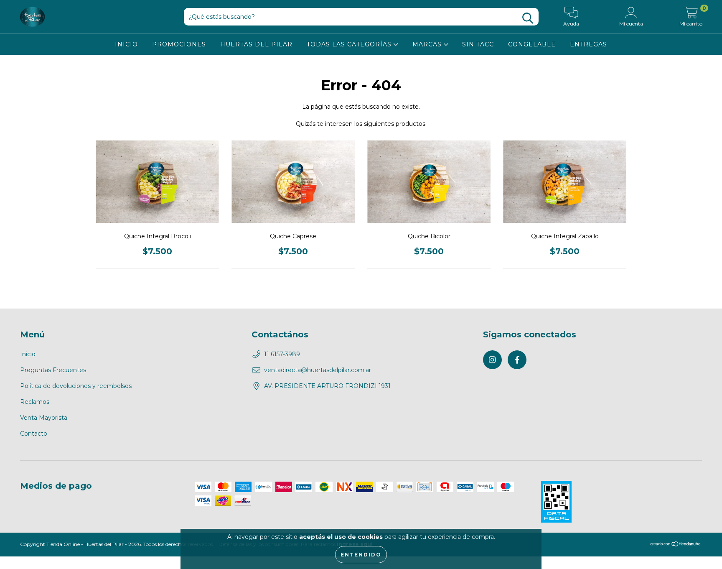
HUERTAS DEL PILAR (256, 44)
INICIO (126, 44)
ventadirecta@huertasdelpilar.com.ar (317, 370)
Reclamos (34, 402)
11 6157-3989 (282, 354)
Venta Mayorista (43, 417)
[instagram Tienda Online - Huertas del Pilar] (492, 359)
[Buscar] (527, 18)
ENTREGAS (588, 44)
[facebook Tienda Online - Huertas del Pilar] (517, 359)
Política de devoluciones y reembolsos (76, 386)
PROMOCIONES (179, 44)
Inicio (28, 354)
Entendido (361, 554)
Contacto (33, 433)
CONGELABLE (532, 44)
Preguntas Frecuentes (53, 370)
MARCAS (428, 44)
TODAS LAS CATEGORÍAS (350, 44)
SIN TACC (478, 44)
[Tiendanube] (676, 545)
